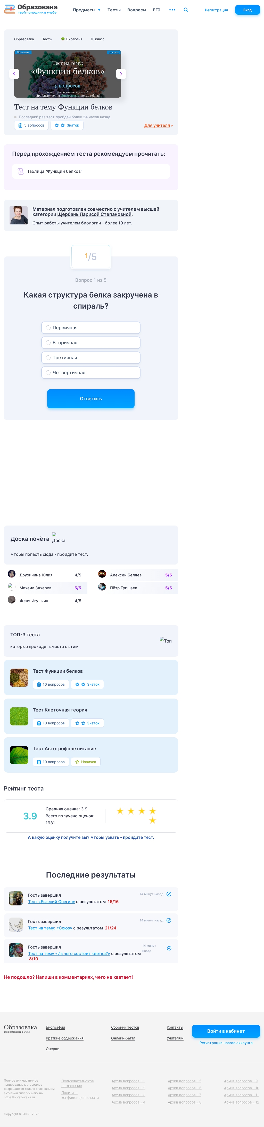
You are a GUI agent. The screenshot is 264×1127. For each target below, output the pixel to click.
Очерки (52, 1048)
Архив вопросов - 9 (241, 1081)
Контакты (175, 1027)
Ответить (91, 398)
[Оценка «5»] (153, 811)
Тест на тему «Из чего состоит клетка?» (69, 952)
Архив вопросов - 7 (184, 1095)
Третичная (65, 357)
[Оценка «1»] (153, 820)
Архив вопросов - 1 (128, 1081)
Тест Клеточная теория (60, 710)
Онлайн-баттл (123, 1038)
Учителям (175, 1038)
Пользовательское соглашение (77, 1083)
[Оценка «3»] (132, 811)
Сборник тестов (125, 1027)
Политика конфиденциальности (80, 1094)
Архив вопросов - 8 (185, 1102)
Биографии (55, 1027)
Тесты (114, 9)
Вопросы (136, 9)
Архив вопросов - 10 (241, 1088)
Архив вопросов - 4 (128, 1102)
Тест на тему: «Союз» (50, 927)
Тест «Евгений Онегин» (51, 901)
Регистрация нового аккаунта (226, 1042)
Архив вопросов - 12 (241, 1102)
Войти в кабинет (226, 1031)
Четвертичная (69, 372)
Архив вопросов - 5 (184, 1081)
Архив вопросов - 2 (128, 1088)
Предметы (84, 9)
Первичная (65, 327)
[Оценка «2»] (121, 811)
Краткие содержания (65, 1038)
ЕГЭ (156, 9)
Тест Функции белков (58, 671)
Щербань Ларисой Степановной (94, 214)
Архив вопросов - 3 (128, 1095)
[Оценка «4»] (142, 811)
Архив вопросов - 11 (241, 1095)
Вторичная (65, 342)
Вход (247, 10)
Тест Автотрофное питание (64, 748)
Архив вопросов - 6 (185, 1088)
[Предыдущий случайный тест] (14, 74)
